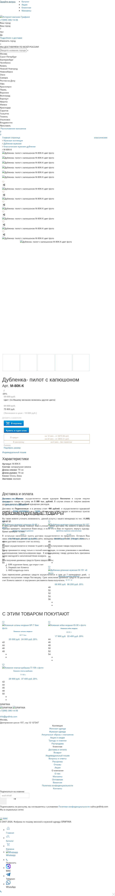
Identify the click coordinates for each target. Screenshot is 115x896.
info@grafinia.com (8, 716)
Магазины (26, 10)
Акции (24, 4)
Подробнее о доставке (11, 37)
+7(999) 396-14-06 (9, 19)
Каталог (25, 1)
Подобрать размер (12, 447)
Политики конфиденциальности (74, 806)
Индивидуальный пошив (14, 452)
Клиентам (26, 7)
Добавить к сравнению (11, 417)
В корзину (16, 423)
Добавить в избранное (15, 504)
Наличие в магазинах (12, 498)
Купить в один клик (16, 430)
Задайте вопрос (8, 1)
